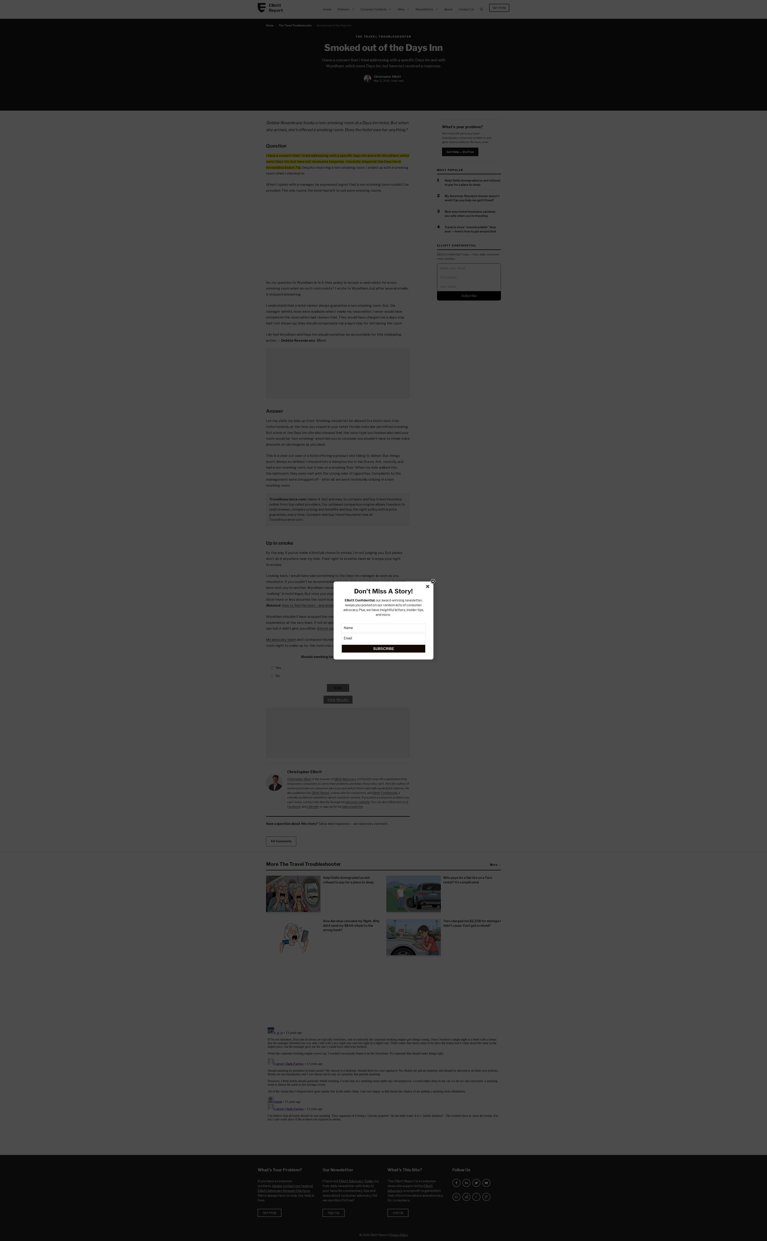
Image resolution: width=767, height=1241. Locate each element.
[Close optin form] (428, 587)
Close (433, 582)
